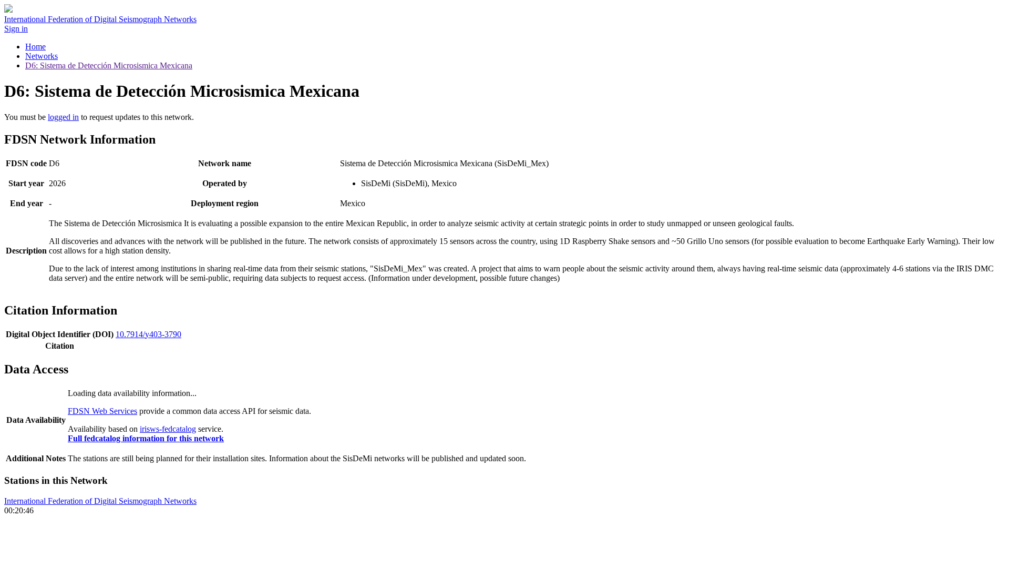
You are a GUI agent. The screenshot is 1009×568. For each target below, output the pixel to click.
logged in (63, 117)
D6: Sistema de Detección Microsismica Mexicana (108, 65)
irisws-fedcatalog (168, 428)
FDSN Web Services (102, 411)
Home (35, 46)
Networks (41, 56)
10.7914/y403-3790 (148, 334)
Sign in (16, 28)
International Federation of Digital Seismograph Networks (100, 500)
